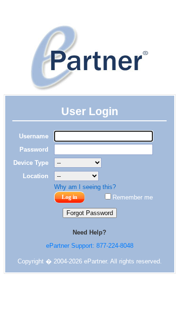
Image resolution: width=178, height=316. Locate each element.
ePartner (89, 58)
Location (35, 176)
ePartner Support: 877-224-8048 (89, 245)
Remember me (132, 197)
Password (33, 149)
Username (33, 136)
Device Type (30, 162)
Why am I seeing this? (85, 186)
